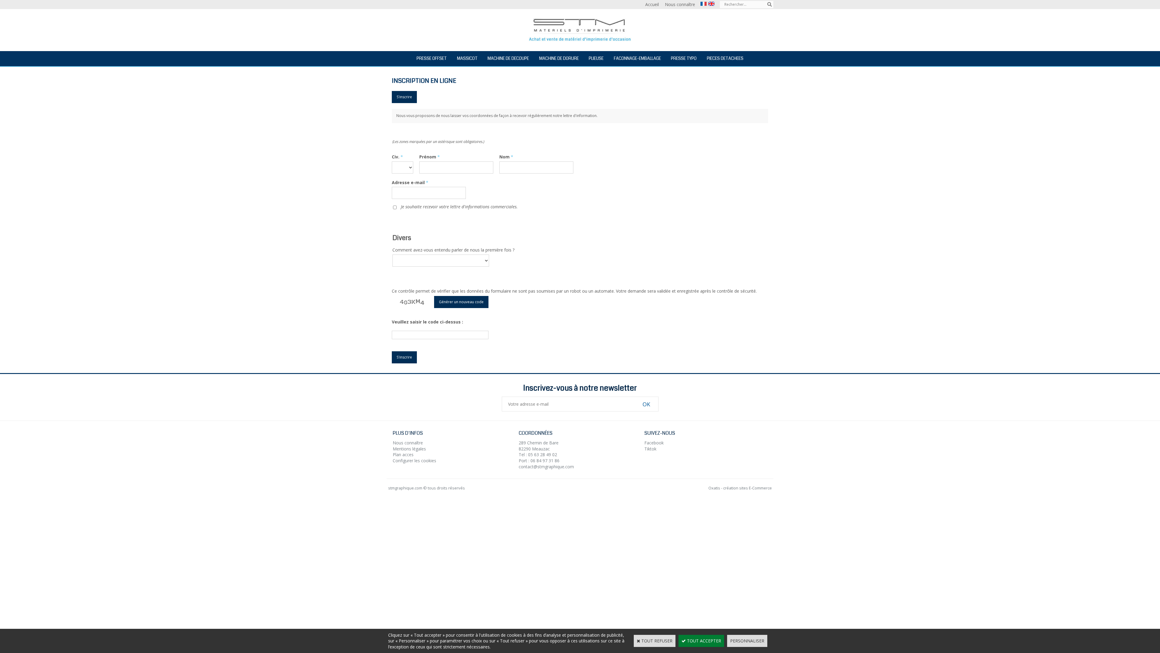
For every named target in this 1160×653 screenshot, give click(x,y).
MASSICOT (467, 58)
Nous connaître (408, 443)
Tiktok (650, 449)
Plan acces (403, 454)
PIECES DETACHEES (725, 58)
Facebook (654, 443)
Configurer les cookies (414, 460)
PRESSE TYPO (684, 58)
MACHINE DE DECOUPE (508, 58)
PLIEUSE (596, 58)
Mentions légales (409, 449)
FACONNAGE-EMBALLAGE (637, 58)
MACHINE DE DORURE (559, 58)
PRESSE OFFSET (432, 58)
